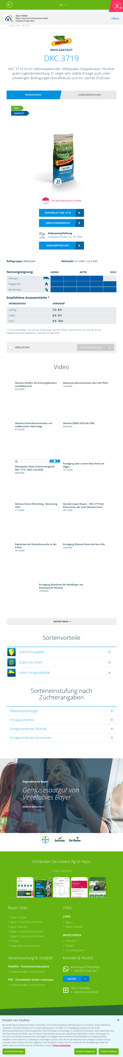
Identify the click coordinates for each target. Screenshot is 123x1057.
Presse (14, 941)
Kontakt (72, 978)
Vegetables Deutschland (25, 945)
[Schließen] (2, 18)
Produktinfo (33, 94)
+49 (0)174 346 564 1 (86, 971)
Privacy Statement (62, 1045)
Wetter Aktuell (73, 926)
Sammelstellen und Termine (27, 971)
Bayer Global (18, 917)
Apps (68, 922)
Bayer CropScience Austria (26, 931)
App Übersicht (62, 870)
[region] (61, 1036)
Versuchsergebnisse (58, 223)
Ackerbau (71, 941)
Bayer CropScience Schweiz (27, 936)
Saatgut (70, 945)
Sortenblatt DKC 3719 (58, 212)
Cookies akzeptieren (85, 1051)
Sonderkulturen (75, 950)
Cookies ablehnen (108, 1051)
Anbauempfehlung (89, 94)
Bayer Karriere (19, 926)
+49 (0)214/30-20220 (85, 992)
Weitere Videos (61, 621)
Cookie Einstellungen (14, 1051)
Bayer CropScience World (26, 922)
